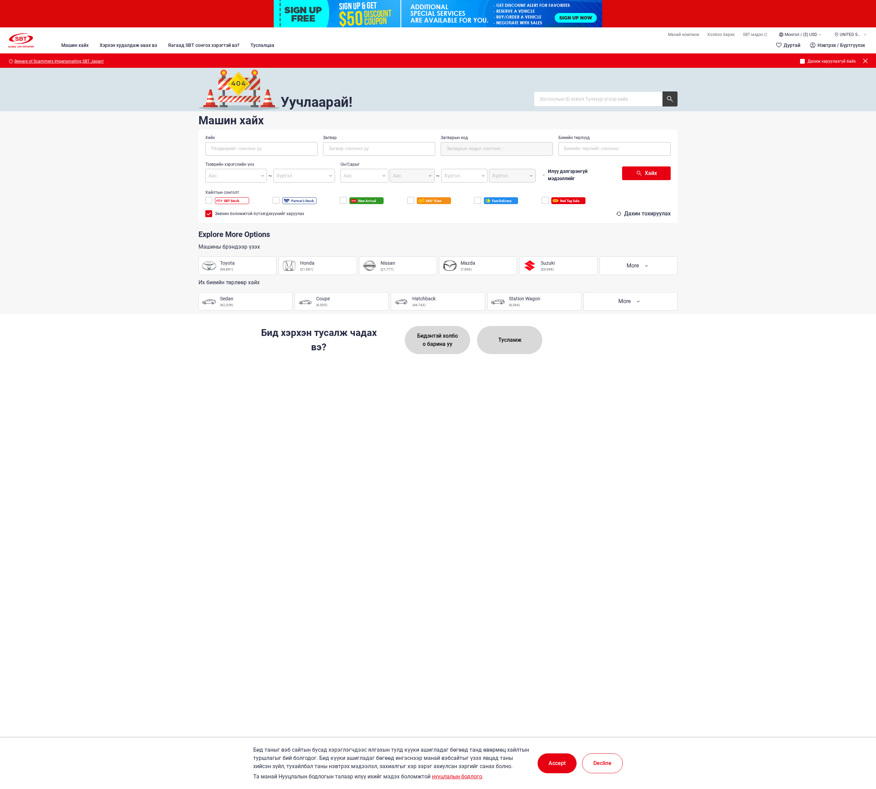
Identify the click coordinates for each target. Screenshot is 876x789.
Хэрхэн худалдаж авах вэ (128, 45)
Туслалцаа (262, 45)
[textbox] (240, 148)
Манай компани (683, 34)
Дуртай (792, 45)
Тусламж (509, 340)
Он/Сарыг (350, 164)
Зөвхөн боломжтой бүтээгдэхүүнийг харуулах (259, 213)
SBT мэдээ (753, 34)
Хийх (210, 137)
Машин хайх (75, 45)
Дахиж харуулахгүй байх (832, 61)
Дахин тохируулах (647, 213)
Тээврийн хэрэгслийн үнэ (229, 164)
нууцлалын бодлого (457, 776)
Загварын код (454, 137)
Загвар (330, 137)
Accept (557, 763)
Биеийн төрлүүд (574, 137)
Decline (602, 763)
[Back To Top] (859, 754)
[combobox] (261, 149)
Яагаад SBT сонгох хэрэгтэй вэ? (204, 45)
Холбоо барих (721, 34)
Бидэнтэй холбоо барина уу (437, 340)
